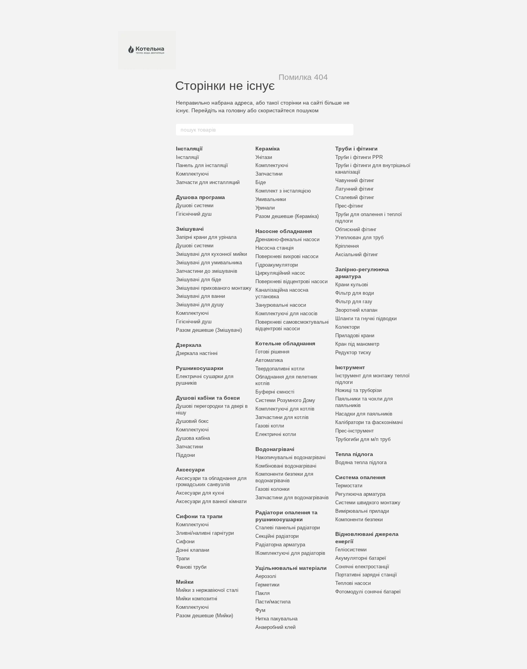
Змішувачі (190, 229)
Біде (260, 182)
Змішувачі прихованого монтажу (214, 288)
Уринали (265, 208)
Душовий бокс (192, 421)
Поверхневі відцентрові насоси (291, 281)
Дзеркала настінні (197, 353)
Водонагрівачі (274, 449)
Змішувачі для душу (200, 304)
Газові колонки (272, 489)
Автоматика (269, 360)
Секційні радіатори (277, 536)
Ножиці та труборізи (358, 390)
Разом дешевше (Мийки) (204, 615)
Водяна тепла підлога (361, 462)
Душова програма (200, 197)
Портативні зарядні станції (366, 575)
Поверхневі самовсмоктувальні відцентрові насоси (292, 325)
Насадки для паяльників (363, 414)
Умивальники (270, 199)
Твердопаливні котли (279, 369)
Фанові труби (191, 567)
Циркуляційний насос (280, 273)
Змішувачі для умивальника (209, 262)
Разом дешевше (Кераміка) (287, 216)
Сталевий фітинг (354, 197)
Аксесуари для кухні (200, 493)
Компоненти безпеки (359, 519)
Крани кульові (351, 284)
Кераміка (267, 148)
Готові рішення (272, 352)
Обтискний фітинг (356, 229)
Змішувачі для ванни (200, 296)
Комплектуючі (192, 174)
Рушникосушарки (199, 368)
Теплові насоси (353, 583)
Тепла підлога (354, 454)
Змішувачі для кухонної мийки (211, 254)
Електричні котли (275, 434)
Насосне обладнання (283, 231)
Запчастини (189, 446)
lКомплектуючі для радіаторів (290, 553)
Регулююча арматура (360, 494)
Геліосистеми (351, 549)
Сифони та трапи (199, 516)
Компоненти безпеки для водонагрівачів (284, 477)
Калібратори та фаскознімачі (369, 422)
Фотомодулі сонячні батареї (368, 592)
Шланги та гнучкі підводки (366, 318)
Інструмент (350, 367)
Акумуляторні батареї (360, 558)
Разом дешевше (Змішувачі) (209, 330)
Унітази (263, 157)
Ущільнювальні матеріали (291, 568)
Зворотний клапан (356, 310)
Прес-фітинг (349, 206)
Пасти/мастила (273, 602)
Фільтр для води (354, 293)
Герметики (267, 585)
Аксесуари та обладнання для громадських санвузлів (211, 481)
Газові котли (269, 426)
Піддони (185, 455)
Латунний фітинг (354, 189)
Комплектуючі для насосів (286, 313)
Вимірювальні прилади (362, 511)
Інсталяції (189, 148)
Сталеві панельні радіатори (287, 527)
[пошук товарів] (347, 129)
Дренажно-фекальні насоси (287, 239)
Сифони (185, 541)
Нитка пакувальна (276, 619)
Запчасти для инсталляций (208, 182)
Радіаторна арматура (280, 544)
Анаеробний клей (275, 627)
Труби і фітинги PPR (359, 157)
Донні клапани (192, 550)
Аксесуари (190, 469)
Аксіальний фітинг (356, 254)
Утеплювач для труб (359, 237)
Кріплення (347, 246)
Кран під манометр (357, 344)
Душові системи (194, 205)
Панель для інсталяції (202, 165)
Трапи (182, 558)
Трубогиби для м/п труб (362, 439)
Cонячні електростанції (362, 566)
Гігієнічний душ (193, 214)
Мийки (185, 582)
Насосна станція (274, 248)
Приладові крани (354, 335)
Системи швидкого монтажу (367, 502)
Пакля (262, 593)
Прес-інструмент (354, 431)
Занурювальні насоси (280, 305)
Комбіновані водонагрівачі (285, 466)
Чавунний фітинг (354, 180)
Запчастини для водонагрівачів (292, 497)
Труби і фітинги (356, 148)
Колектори (347, 327)
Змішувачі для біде (198, 279)
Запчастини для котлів (282, 417)
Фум (260, 610)
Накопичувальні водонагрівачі (290, 457)
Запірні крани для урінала (206, 237)
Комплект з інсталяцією (283, 191)
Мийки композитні (196, 598)
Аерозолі (265, 576)
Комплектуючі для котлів (284, 409)
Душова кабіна (193, 438)
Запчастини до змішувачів (206, 271)
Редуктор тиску (353, 352)
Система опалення (360, 477)
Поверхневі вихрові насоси (286, 256)
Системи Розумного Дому (285, 400)
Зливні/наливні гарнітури (205, 533)
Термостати (348, 485)
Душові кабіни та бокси (208, 398)
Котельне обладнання (285, 343)
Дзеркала (188, 345)
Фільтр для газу (353, 301)
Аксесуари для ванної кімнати (211, 501)
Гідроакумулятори (276, 265)
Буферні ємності (274, 392)
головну (236, 110)
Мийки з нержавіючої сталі (207, 590)
